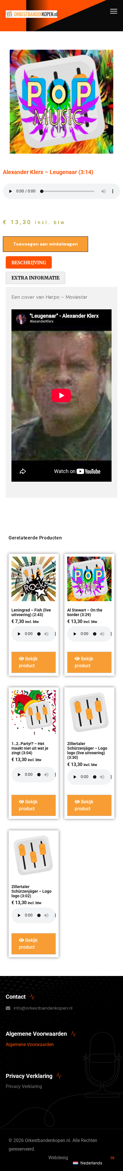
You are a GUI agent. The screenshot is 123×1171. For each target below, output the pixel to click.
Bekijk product (28, 662)
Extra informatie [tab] (35, 278)
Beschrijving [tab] (28, 262)
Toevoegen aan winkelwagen (45, 244)
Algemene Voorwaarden (30, 1044)
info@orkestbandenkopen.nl (43, 1008)
